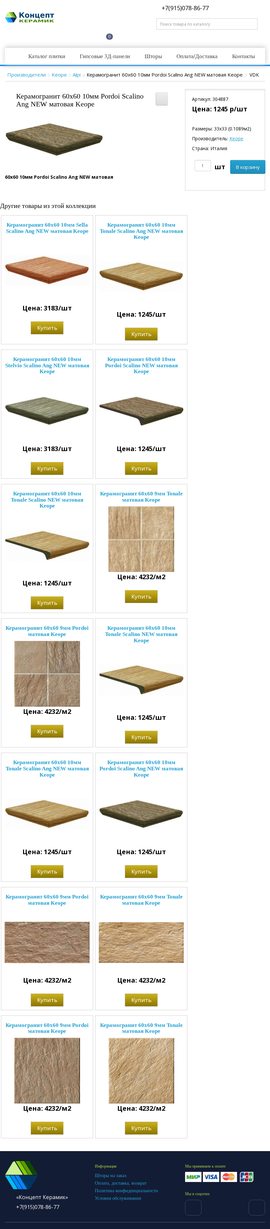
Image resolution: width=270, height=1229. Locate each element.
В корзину (248, 167)
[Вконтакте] (193, 1208)
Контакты (243, 56)
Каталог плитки (46, 56)
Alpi (77, 74)
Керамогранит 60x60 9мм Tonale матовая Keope (141, 496)
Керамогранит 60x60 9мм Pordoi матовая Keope (47, 631)
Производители (26, 74)
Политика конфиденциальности (126, 1190)
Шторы (153, 56)
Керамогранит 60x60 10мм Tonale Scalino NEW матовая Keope (47, 499)
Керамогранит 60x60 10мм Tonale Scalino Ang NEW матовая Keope (141, 231)
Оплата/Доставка (197, 56)
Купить (47, 327)
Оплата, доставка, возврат (121, 1183)
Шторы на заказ (110, 1175)
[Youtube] (257, 1208)
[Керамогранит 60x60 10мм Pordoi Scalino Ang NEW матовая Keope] (54, 139)
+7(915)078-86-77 (184, 8)
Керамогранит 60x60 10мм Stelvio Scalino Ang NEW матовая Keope (47, 365)
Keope (59, 74)
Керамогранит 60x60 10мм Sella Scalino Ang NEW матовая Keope (47, 228)
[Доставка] (52, 35)
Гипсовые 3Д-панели (105, 56)
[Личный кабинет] (77, 36)
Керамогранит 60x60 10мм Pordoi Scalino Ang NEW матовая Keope (141, 768)
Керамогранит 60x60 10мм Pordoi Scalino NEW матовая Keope (141, 365)
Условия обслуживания (118, 1198)
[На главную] (27, 35)
